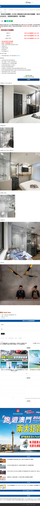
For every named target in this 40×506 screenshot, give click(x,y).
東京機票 (1, 498)
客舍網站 (3, 318)
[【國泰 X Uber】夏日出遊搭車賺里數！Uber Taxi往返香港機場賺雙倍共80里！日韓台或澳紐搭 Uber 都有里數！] (14, 359)
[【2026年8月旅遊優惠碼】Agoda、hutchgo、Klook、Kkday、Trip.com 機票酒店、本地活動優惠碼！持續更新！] (3, 487)
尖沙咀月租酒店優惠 (10, 338)
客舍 (6, 338)
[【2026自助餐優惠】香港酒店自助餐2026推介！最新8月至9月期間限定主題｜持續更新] (3, 461)
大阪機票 (4, 498)
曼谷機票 (7, 498)
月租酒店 (16, 338)
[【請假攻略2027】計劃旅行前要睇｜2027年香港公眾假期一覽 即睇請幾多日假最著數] (3, 478)
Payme (37, 498)
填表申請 (18, 55)
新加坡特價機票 (14, 498)
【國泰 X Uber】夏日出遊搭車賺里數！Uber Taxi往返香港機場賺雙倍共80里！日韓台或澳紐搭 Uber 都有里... (14, 370)
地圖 (15, 314)
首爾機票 (10, 498)
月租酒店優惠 (20, 338)
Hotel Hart (2, 338)
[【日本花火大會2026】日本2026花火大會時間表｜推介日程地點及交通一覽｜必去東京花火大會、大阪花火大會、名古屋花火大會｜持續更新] (3, 473)
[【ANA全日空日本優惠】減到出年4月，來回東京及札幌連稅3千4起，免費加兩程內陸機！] (3, 467)
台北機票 (22, 498)
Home (1, 9)
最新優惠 (5, 9)
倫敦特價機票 (19, 498)
